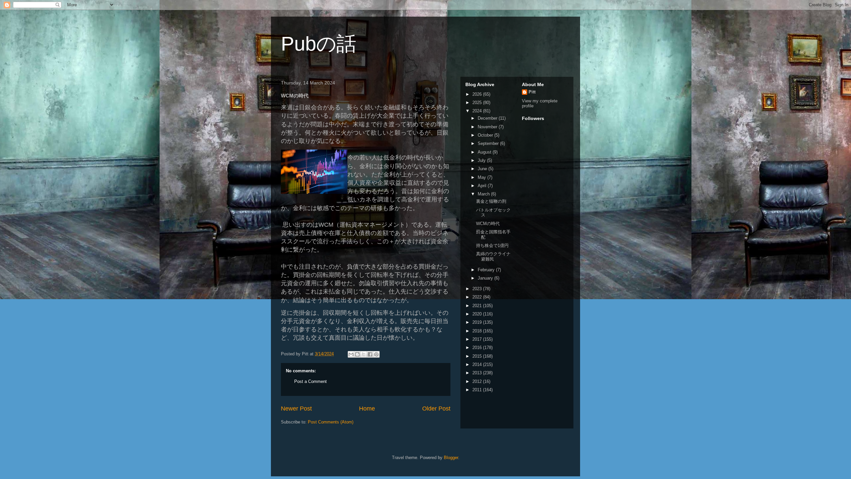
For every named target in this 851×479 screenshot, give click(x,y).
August (485, 152)
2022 (477, 297)
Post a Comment (310, 381)
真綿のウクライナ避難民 (493, 256)
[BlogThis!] (357, 354)
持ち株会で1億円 (492, 245)
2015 (477, 356)
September (489, 143)
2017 (477, 339)
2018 (477, 330)
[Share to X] (363, 354)
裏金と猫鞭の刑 (491, 201)
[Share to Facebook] (370, 354)
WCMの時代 (488, 223)
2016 (477, 347)
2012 (477, 381)
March (484, 193)
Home (367, 408)
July (482, 160)
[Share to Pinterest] (376, 354)
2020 (477, 313)
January (486, 278)
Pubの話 (318, 44)
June (483, 168)
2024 (477, 110)
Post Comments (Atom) (330, 421)
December (488, 118)
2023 (477, 288)
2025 (477, 102)
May (482, 177)
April (483, 185)
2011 (477, 389)
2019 (477, 322)
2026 (477, 94)
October (486, 135)
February (487, 269)
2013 (477, 372)
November (488, 126)
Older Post (436, 408)
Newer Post (296, 408)
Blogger (451, 457)
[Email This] (351, 354)
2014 (477, 364)
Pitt (532, 91)
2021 (477, 305)
